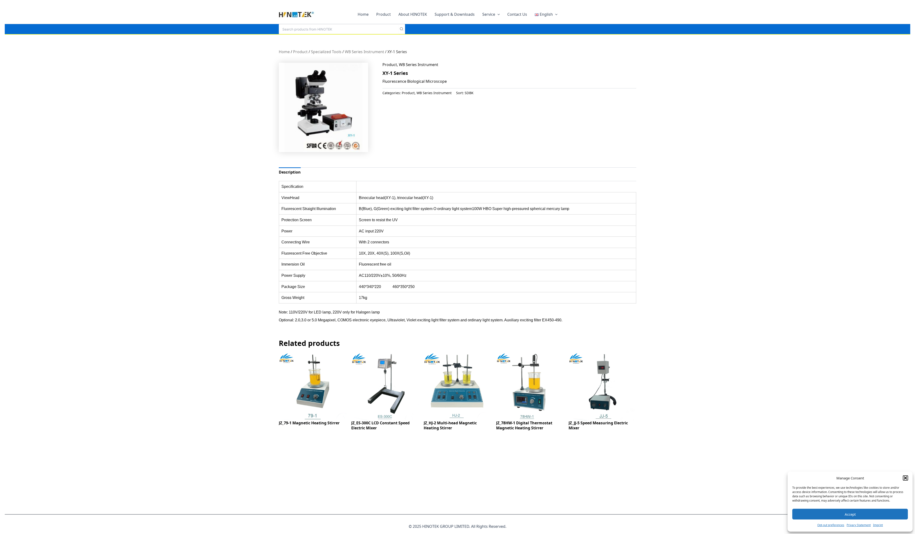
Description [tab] (290, 172)
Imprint (878, 525)
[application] (497, 14)
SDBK (469, 93)
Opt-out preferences (830, 525)
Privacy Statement (859, 525)
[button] (905, 478)
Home (284, 51)
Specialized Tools (326, 51)
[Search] (402, 29)
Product (300, 51)
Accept (850, 514)
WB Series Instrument (364, 51)
